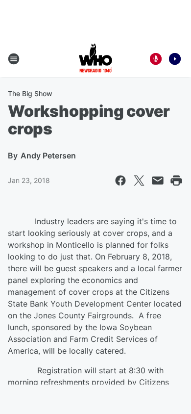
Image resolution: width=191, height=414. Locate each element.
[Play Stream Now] (175, 59)
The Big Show (30, 93)
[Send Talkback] (156, 59)
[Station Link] (95, 59)
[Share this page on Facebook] (120, 180)
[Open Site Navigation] (14, 59)
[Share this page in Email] (158, 180)
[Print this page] (176, 180)
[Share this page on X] (139, 180)
